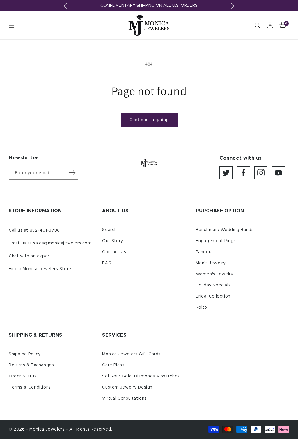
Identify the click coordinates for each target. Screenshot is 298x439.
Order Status (22, 376)
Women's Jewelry (214, 274)
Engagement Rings (216, 241)
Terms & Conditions (30, 387)
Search (109, 230)
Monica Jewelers (47, 429)
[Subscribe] (71, 172)
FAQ (107, 263)
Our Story (112, 241)
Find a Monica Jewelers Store (40, 269)
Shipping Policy (25, 354)
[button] (11, 25)
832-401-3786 (45, 230)
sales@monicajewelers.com (62, 243)
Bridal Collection (213, 296)
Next (232, 6)
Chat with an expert (30, 256)
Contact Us (114, 252)
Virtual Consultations (124, 398)
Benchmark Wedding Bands (225, 230)
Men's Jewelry (211, 263)
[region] (149, 5)
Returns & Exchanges (31, 365)
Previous (65, 6)
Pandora (204, 252)
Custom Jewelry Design (127, 387)
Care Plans (113, 365)
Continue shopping (149, 119)
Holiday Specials (213, 285)
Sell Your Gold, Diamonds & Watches (141, 376)
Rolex (202, 307)
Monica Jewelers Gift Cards (131, 354)
